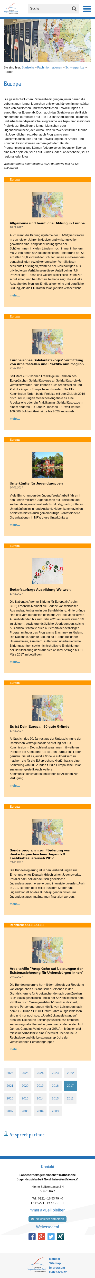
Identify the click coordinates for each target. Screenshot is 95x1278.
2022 (70, 1073)
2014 (40, 1098)
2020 (25, 1085)
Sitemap (55, 1263)
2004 (40, 1111)
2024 (40, 1073)
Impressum (57, 1267)
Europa (8, 72)
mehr (13, 295)
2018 (55, 1085)
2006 (25, 1111)
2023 (55, 1073)
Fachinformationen (49, 67)
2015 (25, 1098)
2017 (70, 1085)
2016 (10, 1098)
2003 (55, 1111)
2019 (40, 1085)
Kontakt (54, 1259)
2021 (10, 1085)
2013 (55, 1098)
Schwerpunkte (74, 67)
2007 (10, 1111)
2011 (70, 1098)
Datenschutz (58, 1272)
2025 (25, 1073)
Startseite (28, 67)
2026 (10, 1073)
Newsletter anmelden (50, 1219)
